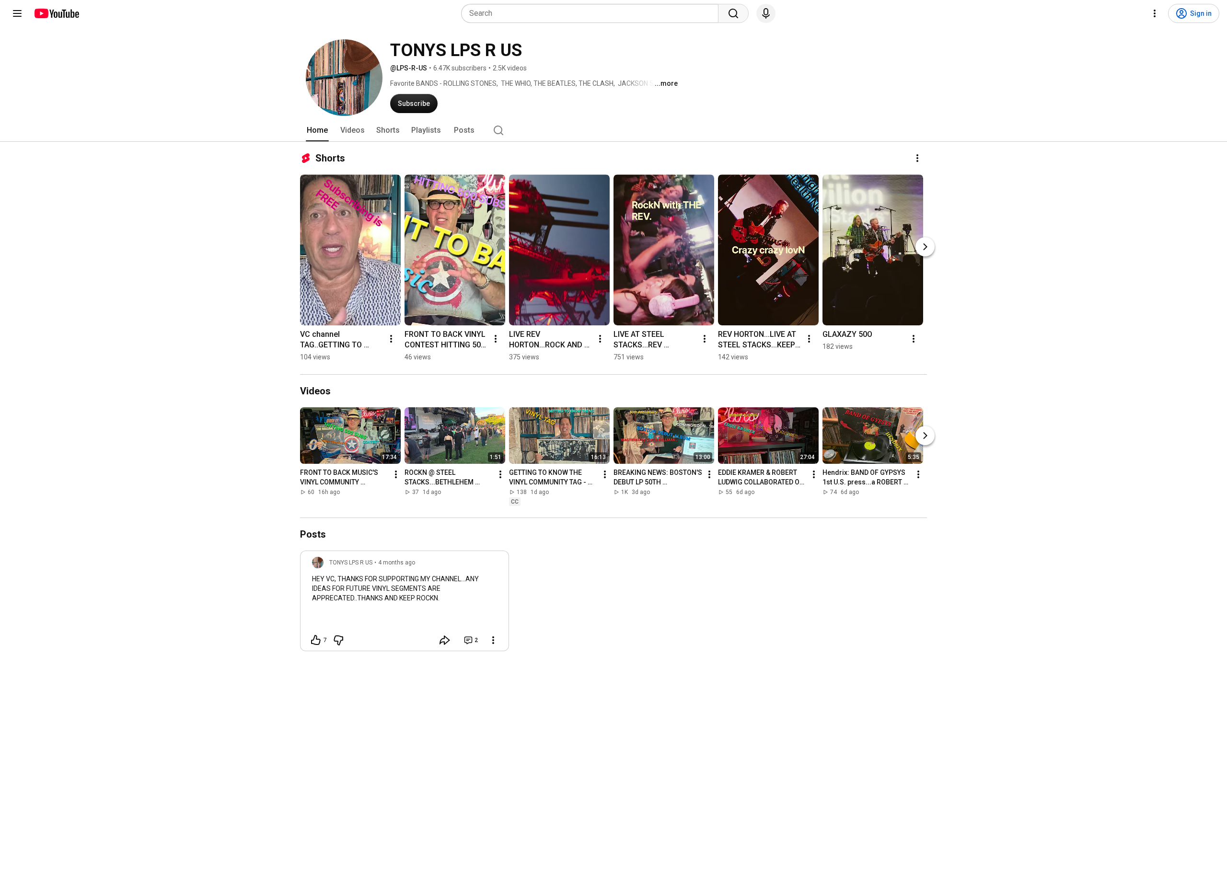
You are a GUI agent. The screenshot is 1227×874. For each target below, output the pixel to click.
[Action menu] (493, 640)
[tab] (317, 130)
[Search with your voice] (766, 13)
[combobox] (592, 13)
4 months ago (396, 562)
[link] (404, 604)
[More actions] (917, 158)
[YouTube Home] (56, 13)
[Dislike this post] (338, 640)
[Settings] (1154, 13)
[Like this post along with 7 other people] (316, 640)
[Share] (444, 640)
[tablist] (613, 130)
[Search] (733, 13)
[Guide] (17, 13)
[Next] (925, 246)
